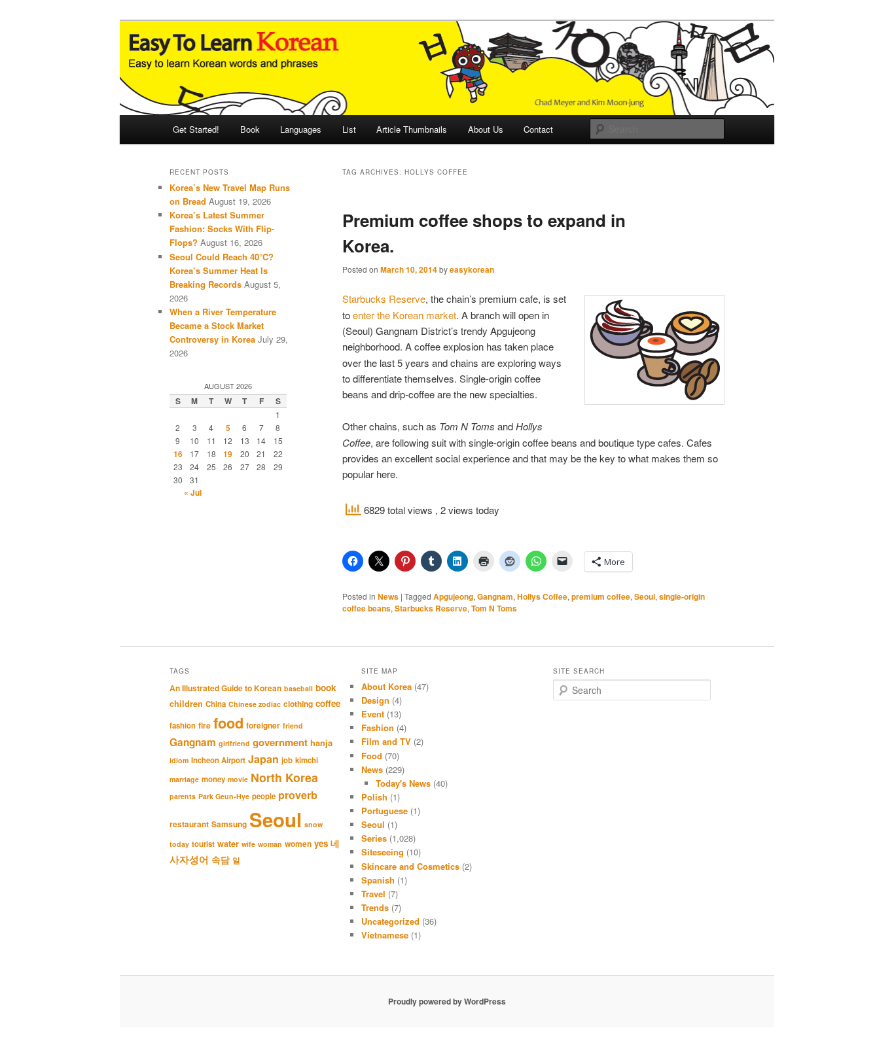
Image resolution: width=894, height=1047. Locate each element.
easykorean (472, 269)
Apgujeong (453, 596)
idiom (179, 760)
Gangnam (495, 596)
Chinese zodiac (254, 704)
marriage (184, 779)
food (228, 722)
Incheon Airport (218, 760)
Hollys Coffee (542, 596)
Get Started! (196, 129)
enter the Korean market (404, 315)
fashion (183, 725)
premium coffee (600, 596)
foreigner (263, 725)
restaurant (189, 824)
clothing (298, 704)
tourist (203, 844)
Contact (538, 129)
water (228, 844)
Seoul (644, 596)
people (264, 796)
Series (374, 838)
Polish (374, 797)
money (213, 779)
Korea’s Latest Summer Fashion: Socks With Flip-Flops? (222, 229)
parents (183, 796)
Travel (373, 893)
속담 (220, 859)
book (325, 687)
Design (375, 700)
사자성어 (189, 859)
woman (270, 844)
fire (204, 725)
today (179, 844)
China (216, 704)
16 (178, 454)
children (186, 704)
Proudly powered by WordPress (447, 1001)
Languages (300, 129)
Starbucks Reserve (383, 298)
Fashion (377, 727)
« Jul (193, 492)
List (349, 129)
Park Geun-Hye (223, 796)
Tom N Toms (494, 608)
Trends (375, 907)
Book (250, 129)
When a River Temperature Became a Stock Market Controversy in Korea (223, 325)
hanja (321, 743)
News (388, 596)
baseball (298, 688)
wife (248, 844)
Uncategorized (390, 921)
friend (293, 725)
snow (313, 824)
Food (371, 755)
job (287, 760)
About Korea (386, 686)
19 (227, 454)
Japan (263, 758)
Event (372, 714)
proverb (297, 794)
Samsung (229, 824)
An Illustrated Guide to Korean (225, 688)
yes (321, 843)
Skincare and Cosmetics (410, 866)
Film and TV (386, 741)
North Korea (284, 777)
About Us (485, 129)
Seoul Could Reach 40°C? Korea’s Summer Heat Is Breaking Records (222, 270)
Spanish (378, 880)
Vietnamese (384, 935)
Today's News (403, 783)
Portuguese (384, 810)
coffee (327, 703)
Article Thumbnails (411, 129)
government (280, 742)
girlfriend (234, 743)
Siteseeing (382, 852)
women (298, 844)
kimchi (306, 760)
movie (238, 779)
